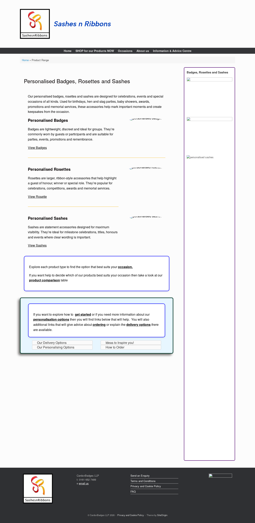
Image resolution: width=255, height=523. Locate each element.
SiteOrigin (162, 515)
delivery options (138, 324)
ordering (99, 324)
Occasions (125, 51)
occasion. (125, 266)
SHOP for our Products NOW (95, 51)
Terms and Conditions (143, 481)
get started (83, 314)
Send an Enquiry (140, 475)
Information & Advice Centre (172, 51)
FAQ (133, 491)
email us (84, 483)
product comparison (44, 280)
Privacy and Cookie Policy (145, 486)
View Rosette (37, 196)
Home (68, 51)
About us (142, 51)
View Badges (37, 147)
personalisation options (51, 319)
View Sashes (37, 245)
